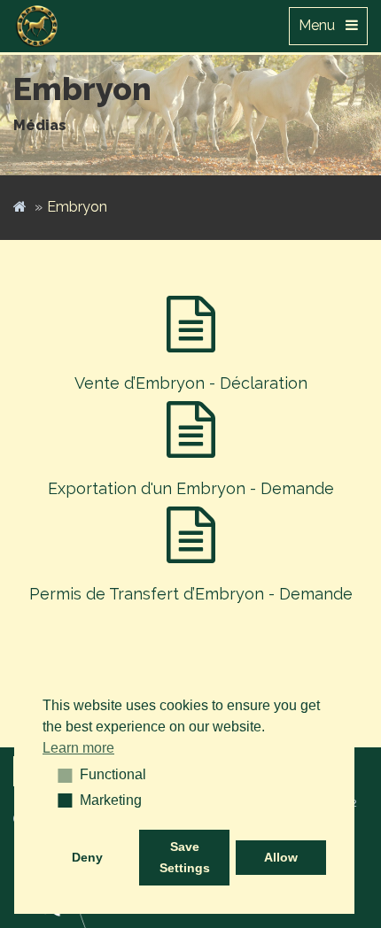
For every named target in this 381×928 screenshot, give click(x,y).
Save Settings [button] (184, 857)
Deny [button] (87, 857)
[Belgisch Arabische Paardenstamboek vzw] (37, 22)
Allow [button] (281, 857)
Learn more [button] (78, 747)
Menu (322, 25)
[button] (59, 775)
